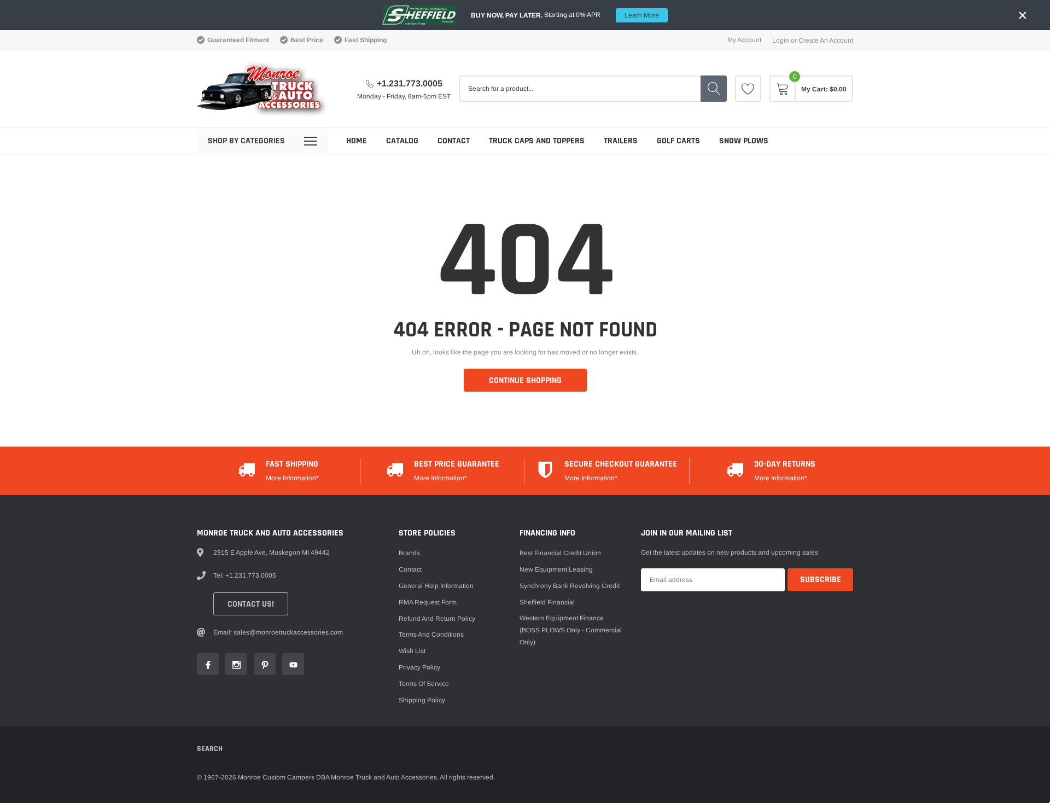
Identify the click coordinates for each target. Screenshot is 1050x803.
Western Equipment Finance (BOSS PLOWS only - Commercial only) (571, 630)
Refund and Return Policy (437, 618)
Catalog (402, 141)
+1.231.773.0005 (409, 83)
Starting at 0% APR (565, 15)
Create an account (825, 40)
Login (780, 40)
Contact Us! (251, 604)
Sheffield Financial (547, 602)
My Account (744, 40)
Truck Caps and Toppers (537, 141)
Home (356, 141)
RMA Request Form (428, 602)
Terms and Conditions (431, 634)
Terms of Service (424, 684)
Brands (409, 553)
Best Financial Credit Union (560, 553)
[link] (748, 88)
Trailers (621, 141)
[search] (714, 88)
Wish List (412, 651)
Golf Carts (678, 141)
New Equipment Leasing (556, 569)
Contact (454, 141)
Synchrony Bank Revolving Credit (570, 586)
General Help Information (436, 586)
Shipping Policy (422, 700)
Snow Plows (743, 141)
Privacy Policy (419, 667)
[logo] (262, 89)
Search (210, 749)
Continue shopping (525, 380)
